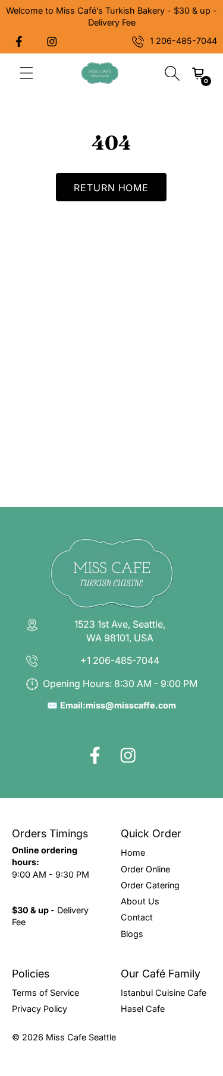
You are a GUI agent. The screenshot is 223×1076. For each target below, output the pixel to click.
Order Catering (150, 885)
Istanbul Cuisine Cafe (163, 993)
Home (133, 852)
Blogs (132, 934)
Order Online (145, 869)
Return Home (111, 188)
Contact (137, 917)
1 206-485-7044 (183, 41)
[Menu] (26, 73)
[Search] (172, 73)
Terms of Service (45, 993)
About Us (140, 901)
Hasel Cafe (143, 1009)
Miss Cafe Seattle (81, 1037)
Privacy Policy (39, 1009)
